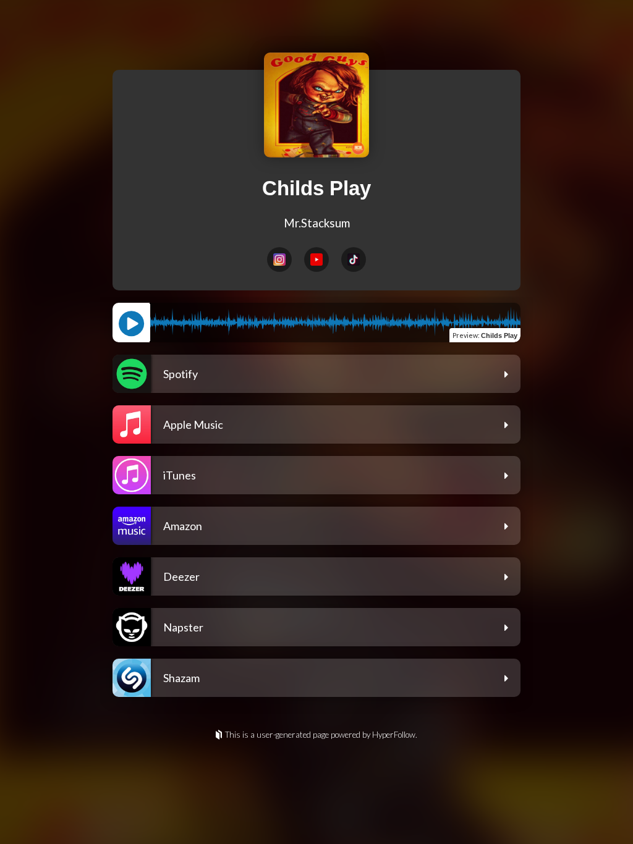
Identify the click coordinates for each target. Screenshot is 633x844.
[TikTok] (353, 259)
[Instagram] (279, 259)
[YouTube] (316, 259)
